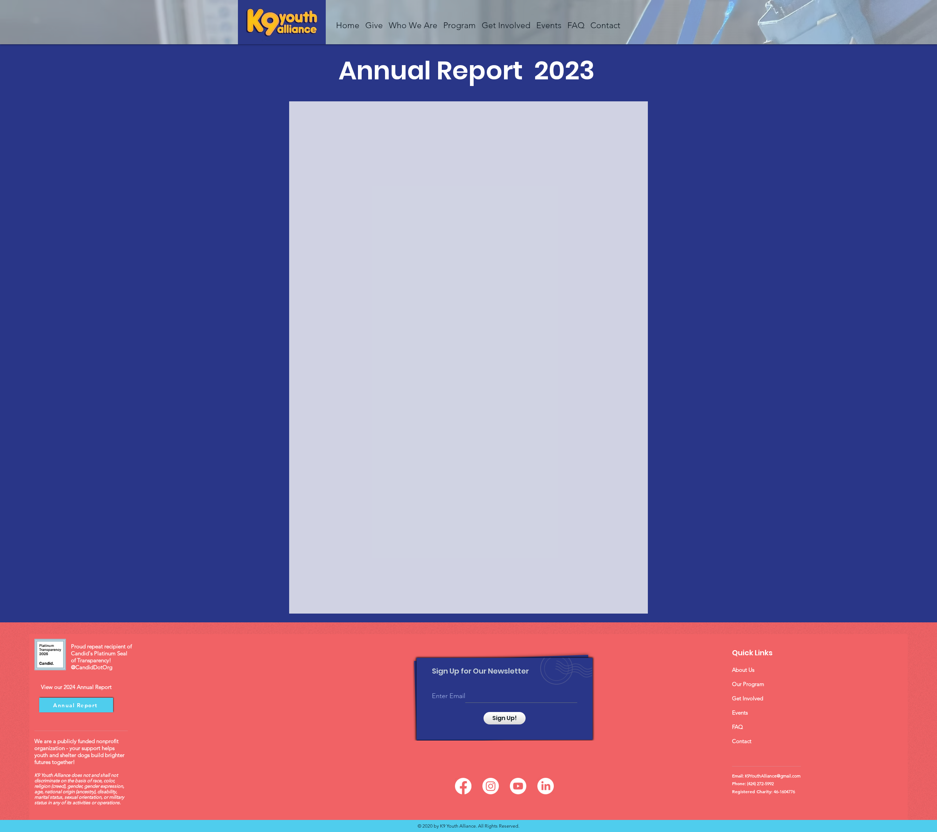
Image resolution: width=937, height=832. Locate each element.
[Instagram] (490, 786)
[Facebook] (463, 786)
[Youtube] (518, 786)
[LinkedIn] (545, 786)
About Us (743, 669)
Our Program (748, 684)
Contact (741, 741)
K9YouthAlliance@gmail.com (772, 776)
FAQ (737, 726)
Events (740, 712)
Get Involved (747, 698)
